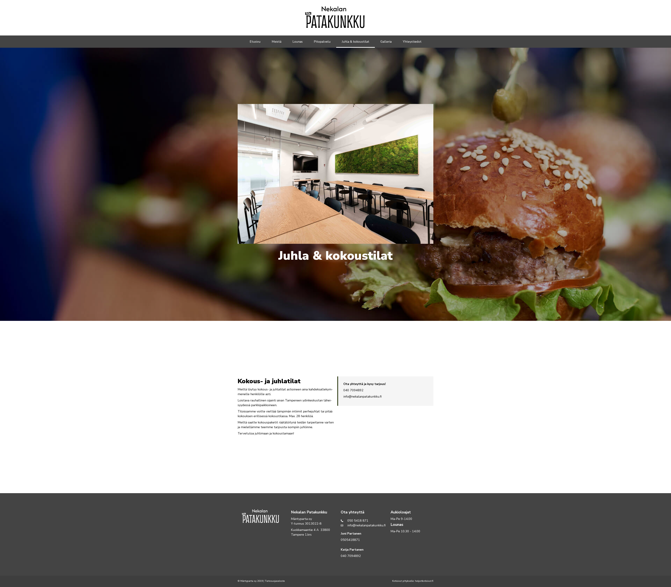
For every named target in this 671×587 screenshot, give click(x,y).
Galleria (386, 41)
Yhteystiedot (412, 41)
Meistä (276, 41)
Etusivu (255, 41)
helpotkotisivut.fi (424, 581)
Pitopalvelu (322, 41)
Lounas (298, 41)
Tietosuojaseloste (275, 581)
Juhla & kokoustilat (355, 41)
